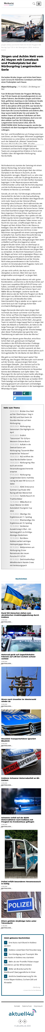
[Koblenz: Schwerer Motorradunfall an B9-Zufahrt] (21, 762)
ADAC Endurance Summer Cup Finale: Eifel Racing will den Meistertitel (22, 490)
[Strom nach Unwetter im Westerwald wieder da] (21, 681)
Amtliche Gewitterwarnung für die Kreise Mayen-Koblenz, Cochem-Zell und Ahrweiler (20, 979)
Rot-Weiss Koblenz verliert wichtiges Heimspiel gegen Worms (20, 541)
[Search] (34, 4)
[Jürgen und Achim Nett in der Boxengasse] (22, 28)
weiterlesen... (6, 622)
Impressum (38, 1006)
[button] (17, 393)
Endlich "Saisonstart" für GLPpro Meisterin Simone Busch (20, 438)
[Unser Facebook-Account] (20, 1021)
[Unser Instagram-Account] (24, 1021)
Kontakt (17, 1006)
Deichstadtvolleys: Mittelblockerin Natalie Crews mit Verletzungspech (22, 562)
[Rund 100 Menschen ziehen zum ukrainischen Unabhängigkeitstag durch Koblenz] (21, 596)
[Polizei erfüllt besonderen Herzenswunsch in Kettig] (21, 854)
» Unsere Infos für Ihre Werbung (32, 990)
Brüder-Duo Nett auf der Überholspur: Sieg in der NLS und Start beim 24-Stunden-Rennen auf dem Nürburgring (22, 417)
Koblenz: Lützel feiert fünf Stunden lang (25, 950)
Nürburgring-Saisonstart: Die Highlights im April (22, 429)
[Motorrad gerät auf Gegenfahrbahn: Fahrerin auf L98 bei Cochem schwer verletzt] (21, 638)
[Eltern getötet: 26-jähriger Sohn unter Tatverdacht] (21, 904)
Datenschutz (27, 1006)
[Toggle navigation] (39, 4)
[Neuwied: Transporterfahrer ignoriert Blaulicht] (21, 722)
